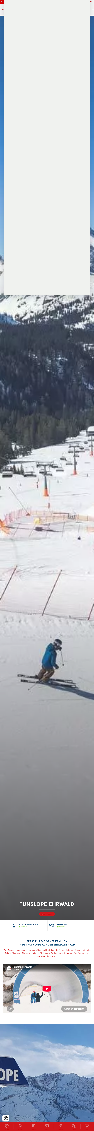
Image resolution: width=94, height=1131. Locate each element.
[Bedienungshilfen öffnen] (5, 1118)
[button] (6, 926)
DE (2, 2)
